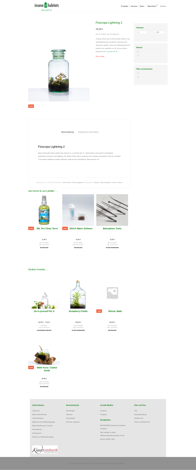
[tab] (67, 132)
